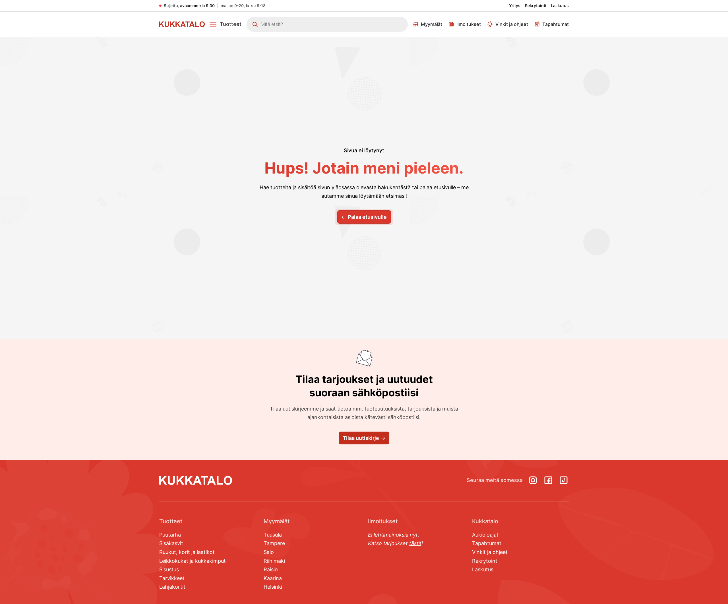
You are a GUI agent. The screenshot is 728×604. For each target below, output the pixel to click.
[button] (225, 24)
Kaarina (273, 578)
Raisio (271, 569)
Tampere (274, 543)
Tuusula (273, 535)
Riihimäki (274, 561)
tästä (415, 543)
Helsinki (273, 587)
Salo (269, 552)
